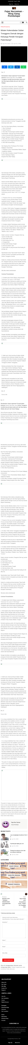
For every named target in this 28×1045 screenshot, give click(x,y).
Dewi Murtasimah (20, 325)
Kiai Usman (19, 292)
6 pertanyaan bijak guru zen (17, 843)
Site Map (3, 986)
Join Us (3, 996)
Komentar (5, 922)
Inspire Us (4, 988)
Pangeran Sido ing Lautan (9, 197)
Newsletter (4, 1016)
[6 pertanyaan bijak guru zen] (5, 845)
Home (2, 1014)
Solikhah (8, 315)
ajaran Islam (10, 327)
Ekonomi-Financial (14, 884)
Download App (5, 1007)
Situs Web (4, 952)
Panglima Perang (5, 199)
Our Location (4, 1011)
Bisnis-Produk (14, 866)
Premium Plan (4, 1018)
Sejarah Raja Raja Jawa (12, 77)
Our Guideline (5, 998)
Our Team (3, 984)
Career (3, 1000)
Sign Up (11, 4)
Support (3, 990)
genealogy (18, 119)
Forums (3, 1020)
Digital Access (5, 1002)
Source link (4, 394)
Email (4, 946)
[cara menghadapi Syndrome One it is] (5, 837)
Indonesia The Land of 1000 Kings (11, 279)
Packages (3, 1005)
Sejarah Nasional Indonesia (16, 90)
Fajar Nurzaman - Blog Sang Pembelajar (14, 13)
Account (3, 1009)
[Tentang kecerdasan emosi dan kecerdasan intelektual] (5, 852)
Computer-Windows (14, 875)
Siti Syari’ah (13, 293)
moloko (11, 231)
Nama (4, 940)
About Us (17, 4)
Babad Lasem (16, 304)
